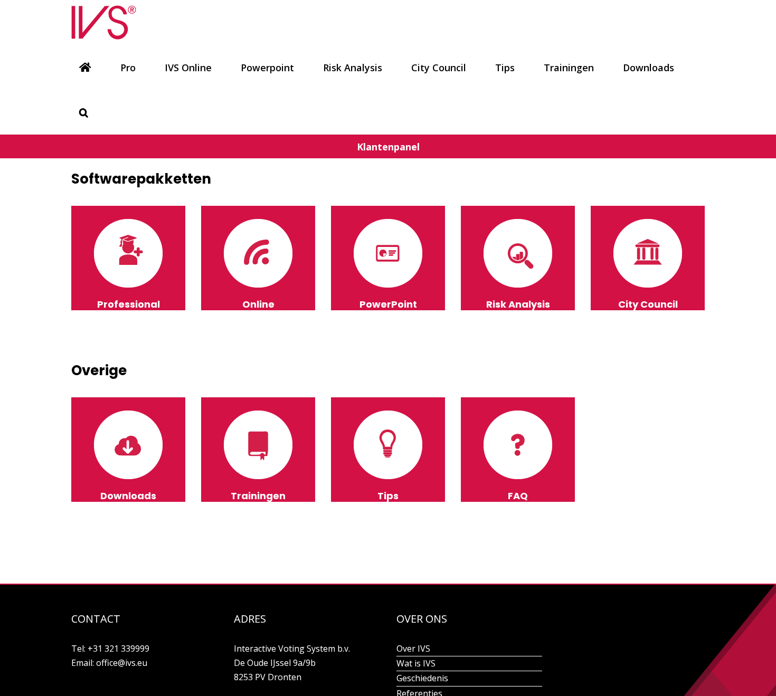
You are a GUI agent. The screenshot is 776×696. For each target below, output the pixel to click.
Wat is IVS (416, 663)
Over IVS (413, 648)
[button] (83, 112)
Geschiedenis (422, 678)
